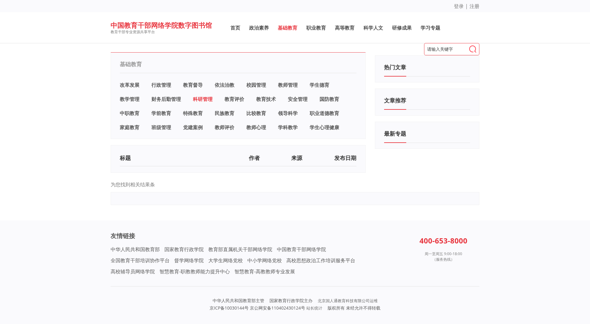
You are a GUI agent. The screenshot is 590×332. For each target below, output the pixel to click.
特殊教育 (193, 113)
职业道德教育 (324, 113)
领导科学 (288, 113)
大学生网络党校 (225, 260)
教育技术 (266, 99)
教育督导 (193, 84)
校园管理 (256, 84)
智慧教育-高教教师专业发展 (264, 271)
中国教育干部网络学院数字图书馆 (161, 25)
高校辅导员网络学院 (133, 271)
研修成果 (402, 27)
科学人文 (373, 27)
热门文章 (395, 67)
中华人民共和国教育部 (135, 249)
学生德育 (319, 84)
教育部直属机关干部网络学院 (240, 249)
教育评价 (234, 99)
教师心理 (256, 127)
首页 (235, 27)
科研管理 (203, 99)
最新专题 (395, 133)
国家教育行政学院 (184, 249)
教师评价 (224, 127)
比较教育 (256, 113)
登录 (459, 6)
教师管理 (288, 84)
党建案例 (193, 127)
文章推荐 (395, 100)
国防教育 (329, 99)
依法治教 (224, 84)
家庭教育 (130, 127)
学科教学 (288, 127)
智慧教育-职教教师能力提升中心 (194, 271)
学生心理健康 (324, 127)
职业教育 (316, 27)
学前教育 (161, 113)
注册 (474, 6)
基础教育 (287, 27)
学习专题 (430, 27)
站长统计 (314, 308)
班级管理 (161, 127)
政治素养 (259, 27)
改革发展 (130, 84)
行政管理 (161, 84)
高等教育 (345, 27)
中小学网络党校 (264, 260)
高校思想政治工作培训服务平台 (320, 260)
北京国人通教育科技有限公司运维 (348, 300)
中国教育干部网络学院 (301, 249)
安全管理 (298, 99)
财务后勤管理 (166, 99)
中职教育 (130, 113)
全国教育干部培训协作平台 (140, 260)
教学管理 (130, 99)
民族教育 (224, 113)
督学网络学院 (189, 260)
